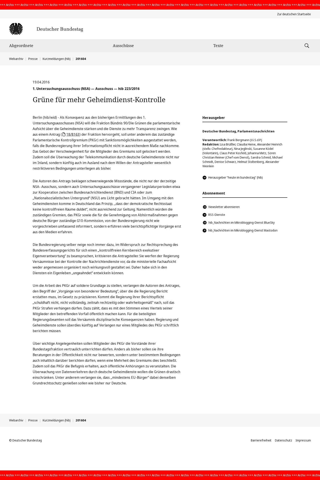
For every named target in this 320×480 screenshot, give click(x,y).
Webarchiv (16, 59)
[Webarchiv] (46, 29)
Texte (218, 45)
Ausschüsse (123, 45)
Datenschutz (283, 440)
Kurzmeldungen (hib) (57, 59)
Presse (33, 59)
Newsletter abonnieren (224, 207)
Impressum (303, 440)
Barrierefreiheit (261, 440)
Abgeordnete (21, 45)
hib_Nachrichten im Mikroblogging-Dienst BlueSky (242, 222)
